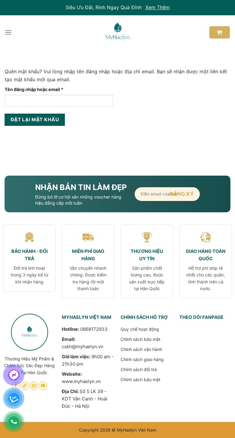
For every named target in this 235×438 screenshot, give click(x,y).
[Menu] (8, 32)
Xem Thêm (157, 7)
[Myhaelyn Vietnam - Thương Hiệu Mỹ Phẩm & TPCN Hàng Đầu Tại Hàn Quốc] (117, 32)
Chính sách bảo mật (140, 339)
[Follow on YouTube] (43, 385)
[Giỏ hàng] (219, 32)
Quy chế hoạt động (140, 329)
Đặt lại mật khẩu (35, 119)
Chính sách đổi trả (139, 369)
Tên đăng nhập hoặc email (39, 89)
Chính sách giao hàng (142, 359)
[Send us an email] (34, 385)
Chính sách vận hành (141, 349)
